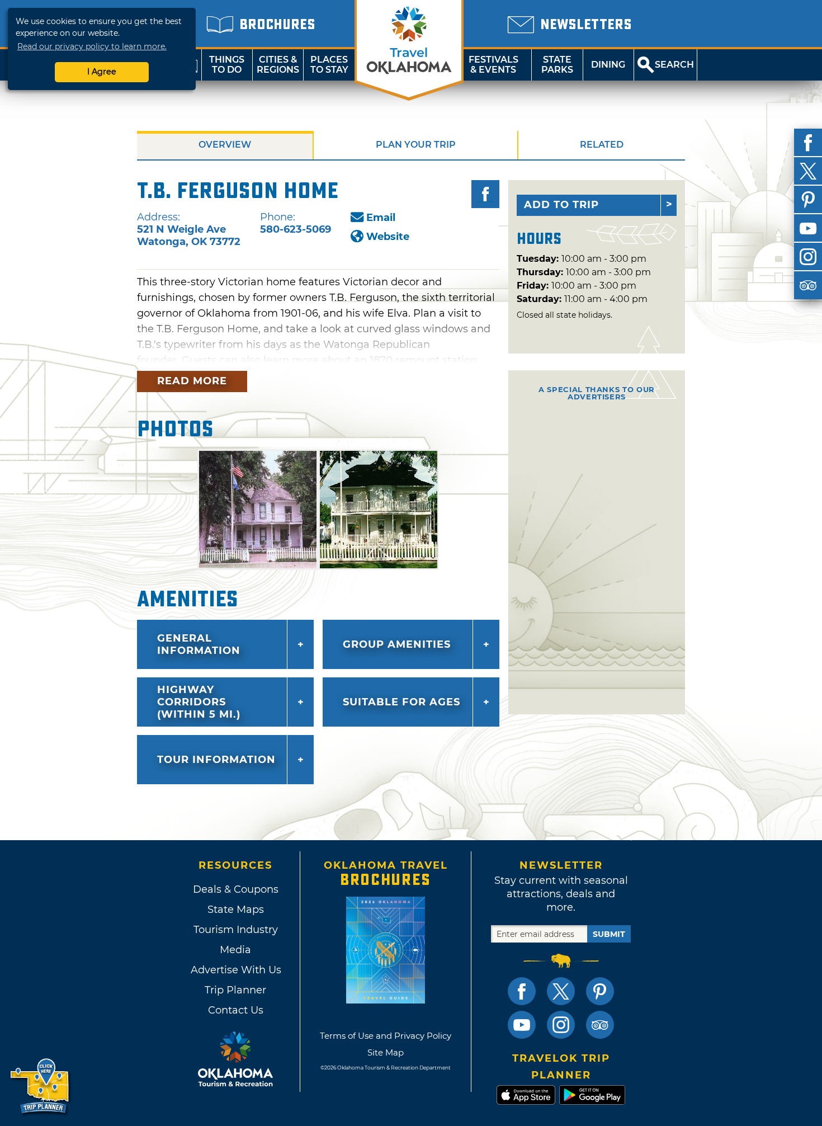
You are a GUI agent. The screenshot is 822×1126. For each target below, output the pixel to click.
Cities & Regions (278, 64)
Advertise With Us (235, 970)
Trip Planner (235, 990)
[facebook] (808, 143)
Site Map (385, 1052)
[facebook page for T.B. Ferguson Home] (485, 194)
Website (387, 236)
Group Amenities (397, 644)
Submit (609, 934)
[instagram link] (561, 1025)
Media (235, 950)
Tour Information (216, 759)
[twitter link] (561, 991)
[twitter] (808, 171)
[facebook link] (522, 991)
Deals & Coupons (235, 889)
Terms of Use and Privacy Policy (385, 1035)
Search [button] (674, 64)
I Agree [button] (101, 72)
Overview (225, 144)
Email (380, 217)
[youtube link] (522, 1025)
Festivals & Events (493, 64)
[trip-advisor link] (600, 1025)
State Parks (557, 64)
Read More (192, 381)
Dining (608, 64)
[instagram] (808, 257)
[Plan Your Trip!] (40, 1087)
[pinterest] (808, 200)
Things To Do (226, 64)
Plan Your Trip (416, 144)
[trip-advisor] (808, 285)
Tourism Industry (235, 930)
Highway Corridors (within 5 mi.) (198, 702)
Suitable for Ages (401, 702)
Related (601, 144)
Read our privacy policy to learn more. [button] (92, 46)
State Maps (235, 909)
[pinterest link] (600, 991)
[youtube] (808, 228)
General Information (198, 644)
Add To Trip (561, 205)
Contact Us (235, 1010)
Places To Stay (329, 64)
